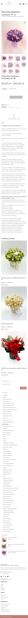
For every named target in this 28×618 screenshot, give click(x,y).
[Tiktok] (5, 576)
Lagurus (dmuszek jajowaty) (9, 459)
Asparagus (5, 395)
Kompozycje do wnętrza (8, 442)
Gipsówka (5, 428)
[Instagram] (3, 576)
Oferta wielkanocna (7, 472)
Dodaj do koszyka (16, 97)
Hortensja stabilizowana (8, 430)
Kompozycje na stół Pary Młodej (10, 444)
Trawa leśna (5, 516)
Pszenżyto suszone (7, 498)
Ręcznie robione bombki (8, 500)
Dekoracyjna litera (7, 420)
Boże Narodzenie (7, 401)
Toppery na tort (6, 514)
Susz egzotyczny (6, 506)
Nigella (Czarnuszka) (7, 469)
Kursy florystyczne (7, 453)
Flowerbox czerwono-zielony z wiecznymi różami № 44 (14, 369)
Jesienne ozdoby (7, 432)
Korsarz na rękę (6, 451)
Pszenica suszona (7, 496)
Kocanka (5, 438)
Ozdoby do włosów (7, 478)
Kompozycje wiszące (7, 447)
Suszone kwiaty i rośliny (8, 512)
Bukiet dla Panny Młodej (8, 405)
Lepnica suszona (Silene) (8, 463)
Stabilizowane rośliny (8, 510)
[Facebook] (1, 576)
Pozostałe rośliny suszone (9, 494)
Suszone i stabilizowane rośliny (10, 508)
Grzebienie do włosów (8, 480)
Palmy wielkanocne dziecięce (9, 490)
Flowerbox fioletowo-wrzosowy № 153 (15, 16)
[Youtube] (7, 576)
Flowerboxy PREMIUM (8, 426)
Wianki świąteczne (7, 522)
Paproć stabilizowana (8, 492)
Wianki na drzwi (6, 520)
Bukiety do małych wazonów (9, 407)
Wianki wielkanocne (7, 525)
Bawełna (5, 397)
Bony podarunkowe (7, 399)
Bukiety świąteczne (7, 413)
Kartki (4, 436)
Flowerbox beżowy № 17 (7, 323)
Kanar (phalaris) (6, 434)
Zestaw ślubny (6, 527)
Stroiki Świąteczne (7, 504)
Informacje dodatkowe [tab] (14, 118)
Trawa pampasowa (7, 518)
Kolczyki (5, 440)
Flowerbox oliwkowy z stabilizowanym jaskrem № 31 (13, 278)
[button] (2, 4)
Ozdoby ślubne (6, 483)
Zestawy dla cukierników (8, 529)
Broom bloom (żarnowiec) (9, 403)
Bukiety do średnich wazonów (10, 409)
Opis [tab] (14, 115)
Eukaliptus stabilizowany (8, 422)
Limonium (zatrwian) (7, 465)
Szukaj (23, 388)
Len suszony (5, 461)
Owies (4, 476)
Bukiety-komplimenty (8, 415)
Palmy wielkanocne (7, 486)
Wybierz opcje (4, 284)
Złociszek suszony (7, 531)
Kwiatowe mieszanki (7, 455)
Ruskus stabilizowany (8, 502)
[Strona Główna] (1, 16)
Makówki (5, 467)
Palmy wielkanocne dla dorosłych (10, 488)
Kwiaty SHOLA (6, 457)
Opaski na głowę (7, 474)
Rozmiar (4, 89)
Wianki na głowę (7, 481)
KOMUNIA (5, 449)
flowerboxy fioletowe (15, 107)
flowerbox (8, 107)
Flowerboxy (8, 106)
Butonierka (5, 417)
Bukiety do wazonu (7, 411)
